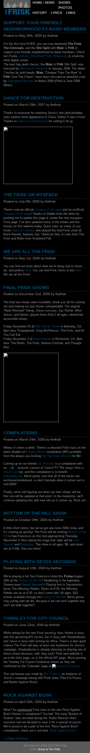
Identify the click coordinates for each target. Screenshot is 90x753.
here (28, 270)
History (40, 13)
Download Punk (41, 56)
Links (70, 13)
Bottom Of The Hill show (34, 513)
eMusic (24, 56)
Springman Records (21, 81)
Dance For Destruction (33, 98)
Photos (65, 7)
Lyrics (56, 13)
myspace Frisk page (48, 209)
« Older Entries (15, 739)
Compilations (20, 432)
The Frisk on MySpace (30, 194)
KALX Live (10, 472)
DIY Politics (52, 674)
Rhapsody (60, 56)
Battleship (27, 544)
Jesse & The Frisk (49, 749)
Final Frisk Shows (26, 287)
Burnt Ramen (42, 339)
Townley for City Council (36, 618)
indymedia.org (12, 476)
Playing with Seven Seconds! (39, 561)
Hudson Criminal (23, 230)
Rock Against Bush (27, 695)
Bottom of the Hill (30, 580)
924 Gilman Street (47, 326)
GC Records (46, 463)
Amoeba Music (35, 452)
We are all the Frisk (29, 251)
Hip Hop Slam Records (57, 456)
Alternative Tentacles (34, 68)
